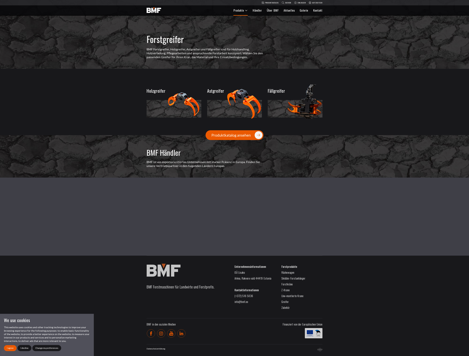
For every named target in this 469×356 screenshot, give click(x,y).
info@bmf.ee (241, 301)
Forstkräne (287, 284)
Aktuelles (289, 10)
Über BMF (273, 10)
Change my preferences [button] (46, 348)
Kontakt (317, 10)
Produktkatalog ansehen (231, 135)
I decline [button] (24, 348)
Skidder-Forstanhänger (293, 278)
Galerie (304, 10)
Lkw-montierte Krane (292, 296)
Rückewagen (287, 272)
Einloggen (302, 2)
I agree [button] (10, 348)
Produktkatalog (272, 2)
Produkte (238, 10)
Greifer (285, 301)
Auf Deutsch (317, 2)
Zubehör (285, 307)
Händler (257, 10)
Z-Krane (285, 290)
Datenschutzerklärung (156, 348)
